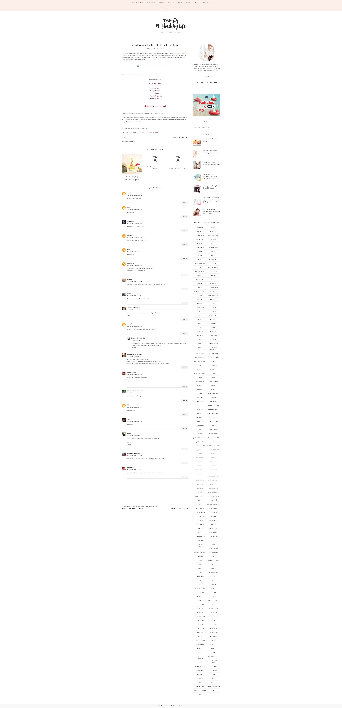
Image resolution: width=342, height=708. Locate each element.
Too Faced (213, 666)
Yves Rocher (200, 686)
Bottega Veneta (199, 291)
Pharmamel (200, 576)
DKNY (200, 339)
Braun (200, 295)
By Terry (213, 299)
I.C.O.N (213, 426)
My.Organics (213, 536)
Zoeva (200, 694)
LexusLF (129, 324)
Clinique (213, 331)
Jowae (213, 442)
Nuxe (200, 564)
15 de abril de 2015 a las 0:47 (134, 295)
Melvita (200, 528)
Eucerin (200, 386)
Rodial (200, 600)
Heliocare (199, 418)
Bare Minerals (200, 263)
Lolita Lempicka (213, 496)
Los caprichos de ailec (133, 453)
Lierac (200, 492)
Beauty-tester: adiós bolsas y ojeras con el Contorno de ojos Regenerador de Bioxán (211, 200)
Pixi (200, 580)
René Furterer (200, 588)
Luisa (128, 249)
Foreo (200, 394)
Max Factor (213, 520)
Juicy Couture (200, 446)
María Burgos (130, 263)
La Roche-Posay (213, 480)
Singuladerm (213, 632)
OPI (213, 564)
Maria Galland (200, 512)
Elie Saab (213, 370)
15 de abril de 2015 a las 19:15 (134, 393)
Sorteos (132, 142)
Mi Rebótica (213, 528)
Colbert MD (200, 335)
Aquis (213, 243)
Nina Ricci (200, 556)
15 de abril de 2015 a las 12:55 (138, 340)
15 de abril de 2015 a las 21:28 (134, 421)
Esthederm (200, 382)
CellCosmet (213, 315)
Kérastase (200, 470)
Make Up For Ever (213, 504)
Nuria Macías (130, 221)
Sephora (213, 624)
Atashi (200, 251)
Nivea (200, 560)
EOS (200, 366)
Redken (213, 584)
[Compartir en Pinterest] (186, 137)
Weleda (200, 682)
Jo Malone (200, 442)
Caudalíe (200, 315)
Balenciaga (213, 259)
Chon (128, 419)
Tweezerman (213, 670)
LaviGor (200, 488)
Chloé (200, 327)
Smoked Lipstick (131, 372)
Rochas (213, 596)
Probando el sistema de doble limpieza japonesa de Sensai (211, 153)
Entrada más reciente (133, 508)
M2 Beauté (213, 500)
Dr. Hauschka (213, 354)
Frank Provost (213, 394)
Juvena (200, 450)
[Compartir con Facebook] (179, 137)
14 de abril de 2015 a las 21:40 (134, 265)
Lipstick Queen (213, 492)
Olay (200, 568)
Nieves (129, 293)
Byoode (200, 303)
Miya (199, 532)
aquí (143, 113)
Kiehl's (213, 458)
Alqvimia (213, 231)
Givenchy (200, 410)
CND (213, 303)
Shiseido (200, 632)
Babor (213, 255)
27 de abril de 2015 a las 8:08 (134, 470)
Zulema (129, 405)
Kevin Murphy (200, 458)
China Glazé (213, 323)
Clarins (213, 327)
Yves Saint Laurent (213, 686)
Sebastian (213, 612)
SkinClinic (213, 640)
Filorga (200, 390)
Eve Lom (213, 386)
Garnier (213, 398)
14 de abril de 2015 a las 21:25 (134, 237)
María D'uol (200, 516)
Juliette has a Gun (213, 446)
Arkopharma (213, 247)
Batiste (213, 263)
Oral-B (213, 568)
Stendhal (213, 644)
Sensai (213, 620)
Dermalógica (213, 343)
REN (213, 580)
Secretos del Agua (200, 616)
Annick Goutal (213, 235)
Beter (213, 275)
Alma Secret (200, 231)
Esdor (200, 378)
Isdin (200, 430)
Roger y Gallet (213, 600)
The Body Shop (213, 656)
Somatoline (200, 644)
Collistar (213, 335)
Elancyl (200, 370)
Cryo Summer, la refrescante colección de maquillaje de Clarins (210, 176)
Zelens (213, 690)
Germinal (213, 402)
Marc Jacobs (213, 508)
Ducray (213, 362)
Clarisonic (200, 331)
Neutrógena (213, 552)
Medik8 (213, 524)
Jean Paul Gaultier (199, 438)
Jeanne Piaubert (213, 438)
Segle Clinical (213, 616)
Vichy (213, 678)
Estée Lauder (213, 382)
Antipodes (200, 239)
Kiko (199, 462)
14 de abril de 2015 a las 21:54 (134, 281)
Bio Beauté (200, 279)
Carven (213, 311)
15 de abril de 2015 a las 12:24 (134, 326)
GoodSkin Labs (213, 410)
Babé (200, 259)
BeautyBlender (213, 267)
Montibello (213, 532)
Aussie (213, 251)
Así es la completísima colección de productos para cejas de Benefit (211, 211)
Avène (200, 255)
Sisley (200, 636)
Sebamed (200, 612)
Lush (200, 500)
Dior (199, 347)
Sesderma (213, 628)
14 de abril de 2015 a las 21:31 (134, 251)
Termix (213, 652)
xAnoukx (129, 279)
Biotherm (157, 55)
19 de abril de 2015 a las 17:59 (134, 455)
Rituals (200, 596)
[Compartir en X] (183, 137)
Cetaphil (213, 319)
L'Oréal (199, 474)
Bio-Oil (213, 279)
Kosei (213, 466)
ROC (200, 584)
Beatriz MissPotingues (133, 308)
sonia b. (129, 193)
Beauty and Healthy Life (138, 338)
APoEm (213, 227)
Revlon (213, 592)
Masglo (213, 516)
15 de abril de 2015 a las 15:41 (134, 356)
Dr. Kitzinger (200, 358)
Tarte (200, 652)
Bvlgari (200, 299)
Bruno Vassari (213, 295)
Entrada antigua (179, 508)
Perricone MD (213, 572)
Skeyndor (213, 636)
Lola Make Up (200, 496)
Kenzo (200, 454)
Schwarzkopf (213, 608)
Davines (200, 343)
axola (128, 207)
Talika (213, 648)
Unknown (129, 235)
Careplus (213, 307)
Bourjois (213, 291)
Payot (200, 572)
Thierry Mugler (200, 666)
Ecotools (213, 366)
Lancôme (213, 484)
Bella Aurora (200, 271)
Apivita (213, 239)
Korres (200, 466)
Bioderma (200, 283)
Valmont (200, 678)
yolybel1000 (130, 467)
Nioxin (213, 556)
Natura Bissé (213, 548)
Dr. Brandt (200, 354)
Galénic (200, 398)
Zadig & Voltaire (200, 690)
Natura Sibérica (200, 552)
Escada (213, 374)
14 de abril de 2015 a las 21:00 (134, 223)
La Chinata (200, 480)
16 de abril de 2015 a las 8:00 (134, 435)
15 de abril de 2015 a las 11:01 (134, 310)
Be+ (200, 267)
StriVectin (200, 648)
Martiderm (213, 512)
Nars (213, 544)
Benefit (199, 275)
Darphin (213, 339)
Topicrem (200, 670)
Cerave (200, 319)
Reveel (213, 588)
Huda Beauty (213, 422)
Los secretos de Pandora (134, 354)
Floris (213, 390)
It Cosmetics (213, 434)
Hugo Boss (200, 426)
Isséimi (200, 434)
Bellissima (213, 271)
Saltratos (200, 608)
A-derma (200, 227)
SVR (213, 604)
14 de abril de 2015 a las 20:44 (134, 209)
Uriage (213, 674)
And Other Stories (199, 235)
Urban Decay (200, 674)
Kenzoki (213, 454)
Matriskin (200, 520)
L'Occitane (213, 470)
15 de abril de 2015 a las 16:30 (134, 374)
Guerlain (200, 414)
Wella (213, 682)
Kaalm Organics (213, 450)
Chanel (200, 323)
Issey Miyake (213, 430)
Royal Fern (200, 604)
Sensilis (200, 624)
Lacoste (200, 484)
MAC (200, 504)
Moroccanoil (200, 536)
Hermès (200, 422)
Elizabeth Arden (200, 374)
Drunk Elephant (199, 362)
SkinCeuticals (200, 640)
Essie (213, 378)
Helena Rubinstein (213, 414)
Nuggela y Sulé (213, 560)
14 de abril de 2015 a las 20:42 (134, 195)
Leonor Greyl (213, 488)
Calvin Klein (200, 307)
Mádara (200, 540)
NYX (213, 540)
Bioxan (200, 287)
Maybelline (200, 524)
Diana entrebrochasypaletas (135, 391)
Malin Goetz (200, 508)
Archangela (200, 247)
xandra (129, 433)
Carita (200, 311)
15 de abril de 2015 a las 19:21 (134, 407)
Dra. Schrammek (213, 358)
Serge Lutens (200, 628)
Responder (184, 202)
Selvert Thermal (200, 620)
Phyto (213, 576)
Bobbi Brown (213, 287)
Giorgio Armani (213, 406)
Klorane (213, 462)
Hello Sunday (213, 418)
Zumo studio (182, 705)
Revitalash (200, 592)
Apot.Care (200, 243)
